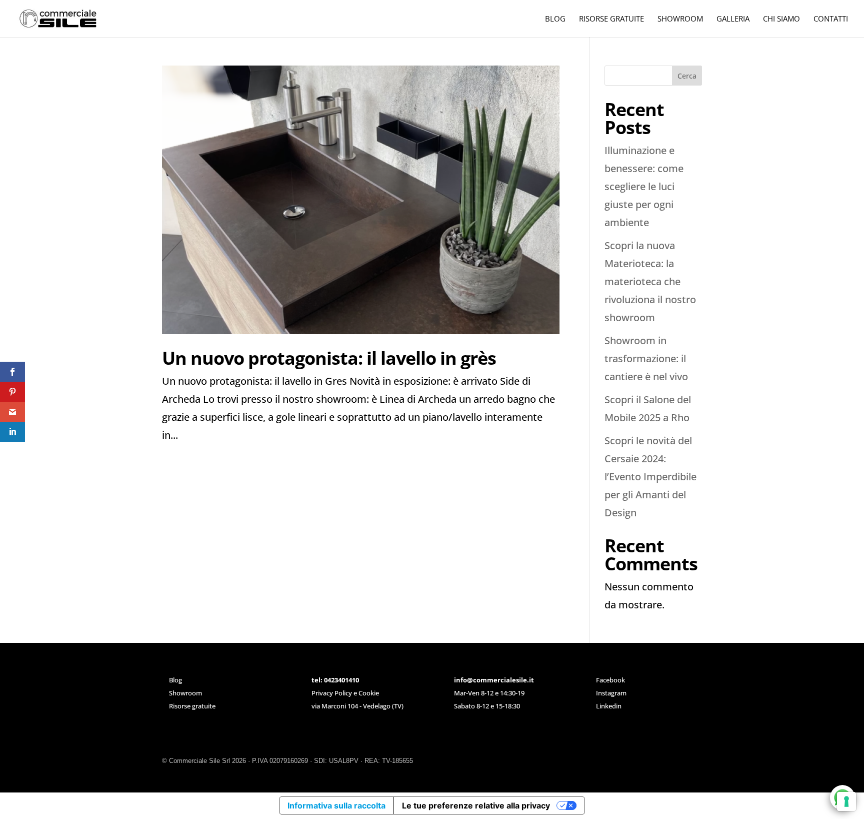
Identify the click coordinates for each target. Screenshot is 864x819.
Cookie (368, 692)
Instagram (611, 692)
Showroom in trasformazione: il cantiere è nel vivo (646, 358)
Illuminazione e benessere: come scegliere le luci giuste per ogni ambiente (644, 186)
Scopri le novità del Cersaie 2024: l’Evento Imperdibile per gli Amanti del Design (650, 476)
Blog (175, 679)
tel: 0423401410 (335, 679)
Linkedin (609, 705)
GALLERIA (733, 19)
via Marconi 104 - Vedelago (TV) (358, 705)
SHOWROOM (680, 19)
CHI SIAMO (781, 19)
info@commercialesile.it (494, 679)
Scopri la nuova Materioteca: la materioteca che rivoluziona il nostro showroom (650, 281)
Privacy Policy (332, 692)
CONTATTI (831, 19)
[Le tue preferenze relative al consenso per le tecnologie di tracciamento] (846, 801)
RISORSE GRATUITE (611, 19)
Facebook (610, 679)
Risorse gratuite (192, 705)
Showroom (185, 692)
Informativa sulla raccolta (337, 805)
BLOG (555, 19)
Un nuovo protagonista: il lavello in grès (329, 358)
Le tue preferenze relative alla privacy (476, 805)
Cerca (687, 76)
